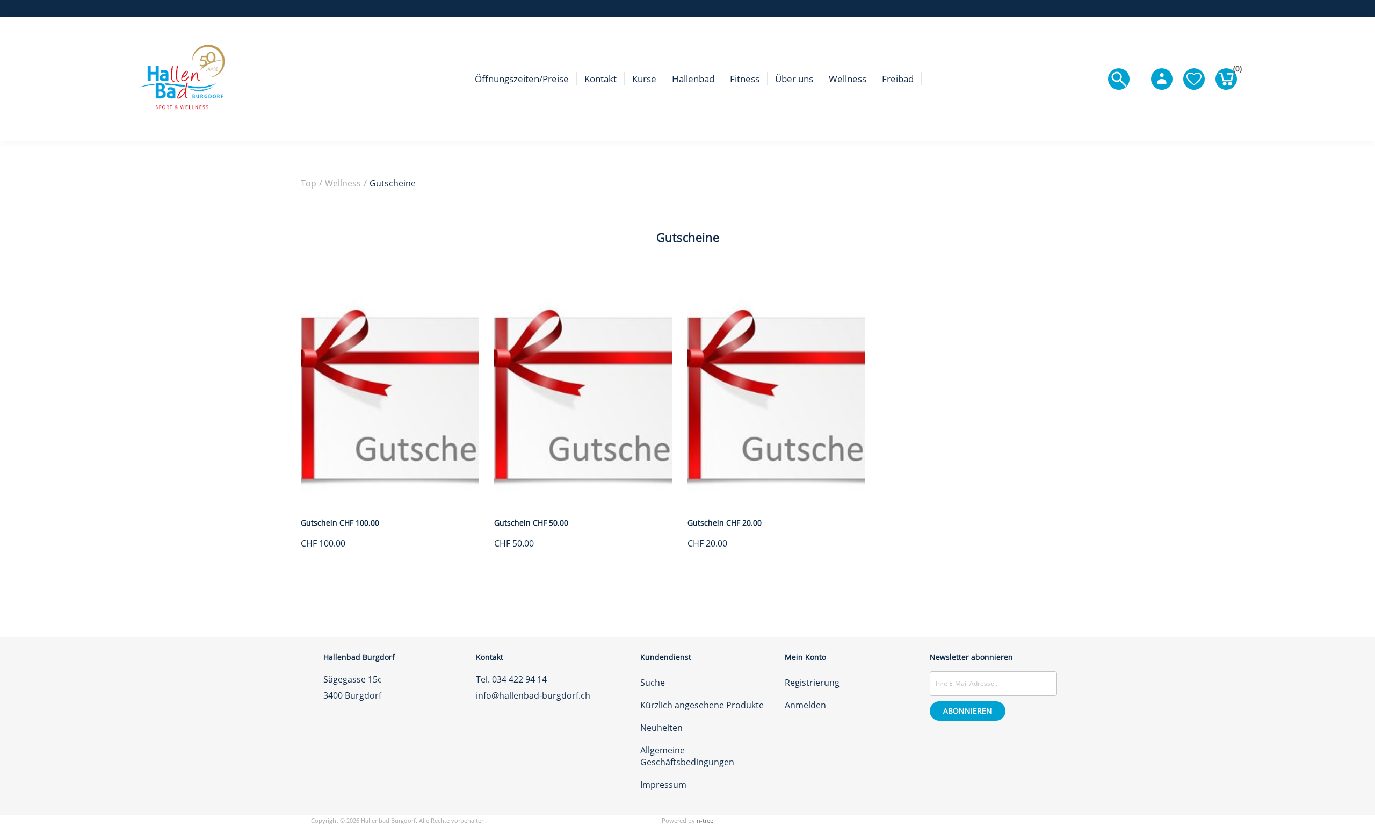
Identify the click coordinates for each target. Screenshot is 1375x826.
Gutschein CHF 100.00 (340, 523)
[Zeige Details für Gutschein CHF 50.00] (583, 503)
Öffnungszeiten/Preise (522, 79)
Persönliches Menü (1162, 79)
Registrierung (812, 682)
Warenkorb (1235, 71)
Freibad (898, 79)
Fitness (744, 79)
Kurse (644, 79)
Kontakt (600, 79)
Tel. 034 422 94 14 (511, 679)
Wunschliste (1194, 79)
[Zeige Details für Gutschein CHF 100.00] (390, 503)
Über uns (794, 79)
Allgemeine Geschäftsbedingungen (687, 756)
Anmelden (805, 705)
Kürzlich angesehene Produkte (702, 705)
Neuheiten (661, 728)
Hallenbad (693, 79)
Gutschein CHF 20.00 (725, 523)
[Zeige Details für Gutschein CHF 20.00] (776, 503)
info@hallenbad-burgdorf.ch (533, 695)
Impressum (663, 785)
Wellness (847, 79)
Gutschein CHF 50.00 (531, 523)
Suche (652, 682)
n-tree (705, 820)
